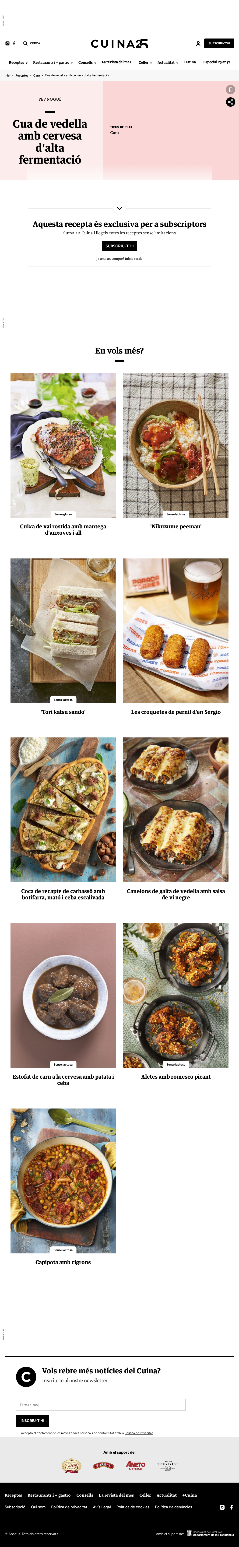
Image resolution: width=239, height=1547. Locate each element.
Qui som (38, 1507)
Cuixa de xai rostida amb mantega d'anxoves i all (63, 529)
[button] (31, 43)
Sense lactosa (175, 514)
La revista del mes (116, 62)
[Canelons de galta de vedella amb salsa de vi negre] (175, 809)
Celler (143, 62)
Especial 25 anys (216, 62)
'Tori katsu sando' (63, 712)
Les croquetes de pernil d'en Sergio (176, 712)
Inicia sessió (198, 43)
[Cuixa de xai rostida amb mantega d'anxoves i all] (63, 445)
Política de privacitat (69, 1507)
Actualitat (166, 62)
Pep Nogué (50, 99)
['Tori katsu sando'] (63, 630)
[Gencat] (210, 1533)
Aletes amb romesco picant (176, 1076)
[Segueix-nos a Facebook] (14, 43)
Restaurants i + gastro (51, 62)
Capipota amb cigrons (63, 1262)
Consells (85, 62)
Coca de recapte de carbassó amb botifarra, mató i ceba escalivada (63, 894)
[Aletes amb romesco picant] (175, 995)
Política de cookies (132, 1507)
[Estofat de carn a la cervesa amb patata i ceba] (63, 995)
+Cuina (190, 62)
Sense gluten (63, 514)
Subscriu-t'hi (219, 43)
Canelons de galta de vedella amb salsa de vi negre (176, 894)
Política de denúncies (173, 1507)
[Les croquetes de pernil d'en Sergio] (175, 630)
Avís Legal (102, 1507)
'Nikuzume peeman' (176, 526)
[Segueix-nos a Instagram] (7, 43)
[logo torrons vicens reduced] (71, 1465)
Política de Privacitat (139, 1433)
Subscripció (15, 1507)
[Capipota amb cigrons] (63, 1181)
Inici (7, 75)
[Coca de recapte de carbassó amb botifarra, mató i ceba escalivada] (63, 809)
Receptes (16, 62)
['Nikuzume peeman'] (175, 445)
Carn (36, 75)
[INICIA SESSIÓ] (198, 43)
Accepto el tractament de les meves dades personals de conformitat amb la (86, 1433)
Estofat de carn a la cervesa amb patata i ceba (63, 1079)
